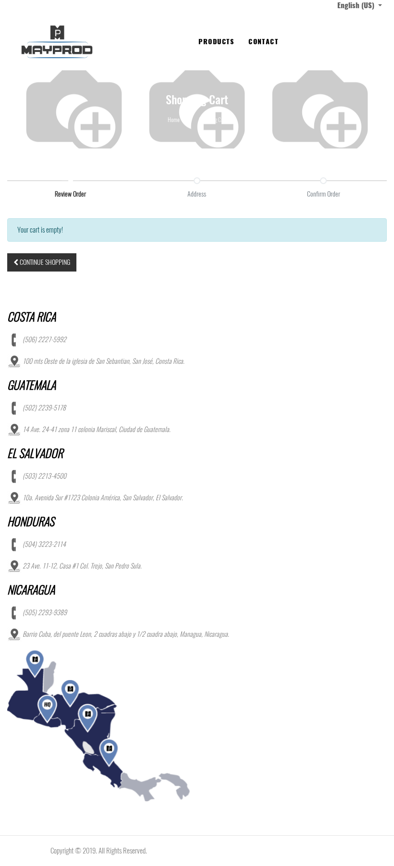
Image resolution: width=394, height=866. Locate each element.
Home (174, 120)
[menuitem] (216, 42)
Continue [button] (44, 262)
